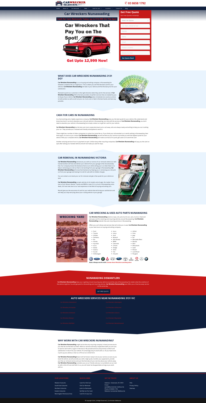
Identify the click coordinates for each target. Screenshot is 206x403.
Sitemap (132, 388)
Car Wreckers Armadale (67, 307)
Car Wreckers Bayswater (113, 318)
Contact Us (119, 8)
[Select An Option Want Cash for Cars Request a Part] (135, 20)
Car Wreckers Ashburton (113, 307)
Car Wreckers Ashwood (67, 313)
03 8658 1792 (137, 3)
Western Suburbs (60, 383)
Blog (126, 8)
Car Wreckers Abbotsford (68, 302)
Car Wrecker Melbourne (114, 400)
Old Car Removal (85, 385)
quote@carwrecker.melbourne (114, 387)
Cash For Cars (96, 8)
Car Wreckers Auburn (112, 313)
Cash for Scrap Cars (86, 394)
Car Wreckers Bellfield (67, 323)
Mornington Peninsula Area (63, 394)
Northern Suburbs (60, 388)
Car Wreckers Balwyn (67, 318)
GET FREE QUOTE (103, 291)
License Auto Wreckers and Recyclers (118, 262)
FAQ (131, 383)
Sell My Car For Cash (86, 391)
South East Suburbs (61, 385)
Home (58, 8)
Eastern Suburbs (60, 391)
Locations (108, 8)
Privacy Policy (134, 385)
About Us (65, 8)
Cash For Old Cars (85, 383)
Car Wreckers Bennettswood (115, 323)
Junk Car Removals (85, 388)
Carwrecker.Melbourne (117, 391)
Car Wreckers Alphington (114, 302)
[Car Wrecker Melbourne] (70, 3)
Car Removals (75, 8)
